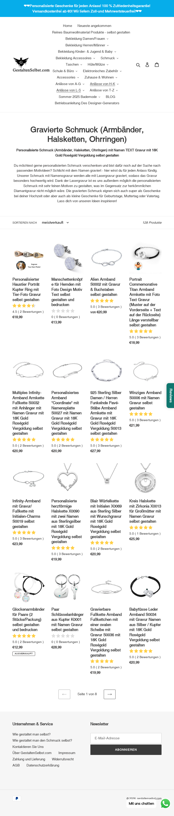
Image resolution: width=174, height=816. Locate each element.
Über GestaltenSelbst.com (32, 753)
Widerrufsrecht (63, 759)
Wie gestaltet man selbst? (31, 734)
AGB (16, 765)
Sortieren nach (24, 222)
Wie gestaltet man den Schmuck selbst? (42, 740)
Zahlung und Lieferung (28, 759)
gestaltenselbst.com (149, 798)
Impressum (66, 753)
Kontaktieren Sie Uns (28, 747)
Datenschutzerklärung (43, 765)
